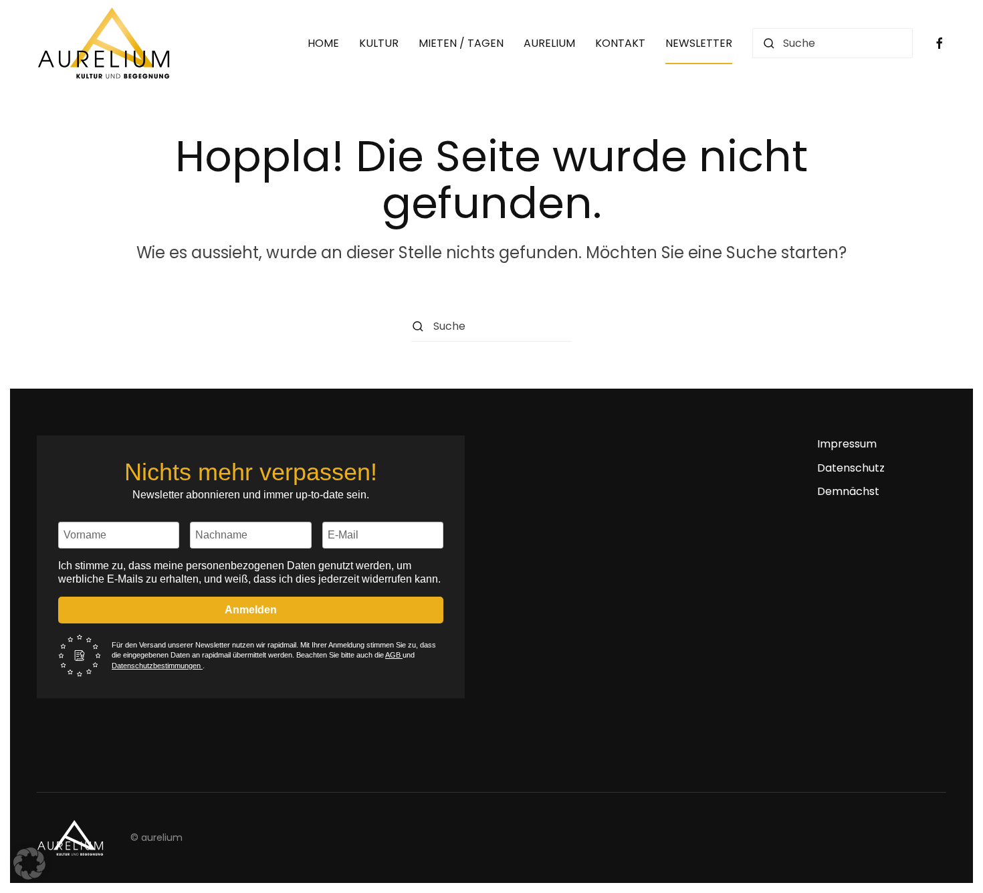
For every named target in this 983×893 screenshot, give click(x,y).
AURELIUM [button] (549, 43)
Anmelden (251, 609)
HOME (323, 43)
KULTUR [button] (379, 43)
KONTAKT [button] (620, 43)
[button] (29, 863)
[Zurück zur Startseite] (104, 43)
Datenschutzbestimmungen (157, 666)
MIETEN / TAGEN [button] (461, 43)
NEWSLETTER (698, 43)
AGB (394, 655)
